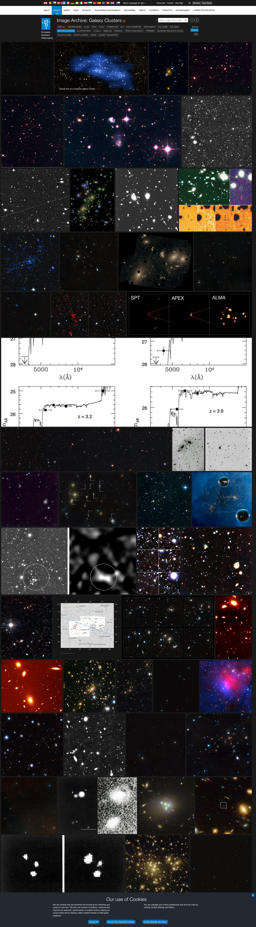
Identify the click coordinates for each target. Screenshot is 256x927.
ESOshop (86, 10)
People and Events (134, 31)
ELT (122, 27)
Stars (93, 35)
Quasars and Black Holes (170, 31)
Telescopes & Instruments (107, 10)
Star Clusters (81, 35)
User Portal (207, 3)
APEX (94, 27)
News (76, 10)
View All (61, 27)
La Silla (97, 31)
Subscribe (160, 3)
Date (196, 34)
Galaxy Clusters (66, 31)
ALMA (86, 27)
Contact (170, 3)
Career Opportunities (204, 10)
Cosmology (112, 27)
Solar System (64, 35)
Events (142, 10)
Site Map (179, 3)
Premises (150, 31)
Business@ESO (183, 10)
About (47, 10)
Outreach (154, 10)
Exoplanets (149, 27)
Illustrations (84, 31)
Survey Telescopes (108, 35)
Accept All (93, 922)
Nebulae (108, 31)
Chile (101, 27)
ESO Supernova (134, 27)
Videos (67, 10)
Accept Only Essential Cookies (121, 922)
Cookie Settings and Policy (155, 922)
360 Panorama (75, 27)
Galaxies (174, 27)
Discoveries (129, 10)
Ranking (194, 30)
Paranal (118, 31)
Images (56, 10)
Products (167, 10)
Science (196, 3)
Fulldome (162, 27)
